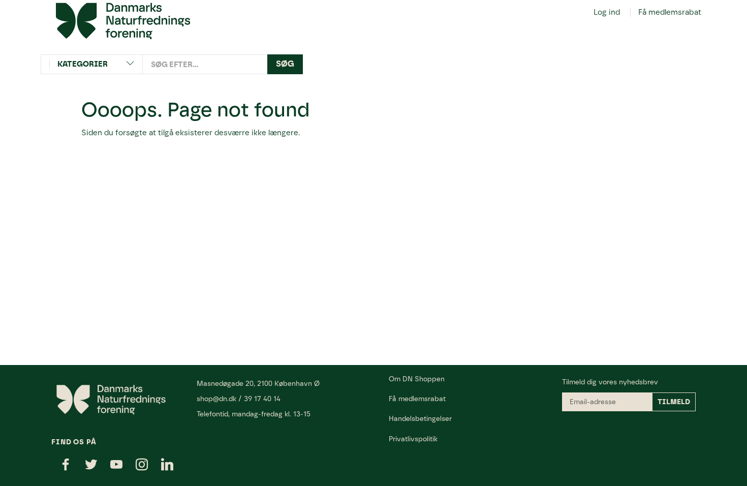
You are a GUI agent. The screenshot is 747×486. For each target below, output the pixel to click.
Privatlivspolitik (413, 439)
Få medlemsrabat (669, 12)
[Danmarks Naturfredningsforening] (123, 20)
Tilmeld (674, 402)
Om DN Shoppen (417, 379)
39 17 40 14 (262, 398)
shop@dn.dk (216, 398)
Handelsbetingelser (420, 418)
